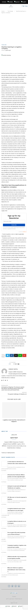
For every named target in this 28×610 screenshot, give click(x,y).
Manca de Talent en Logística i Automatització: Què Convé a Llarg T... (16, 569)
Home (2, 11)
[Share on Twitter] (15, 364)
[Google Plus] (24, 355)
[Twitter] (23, 6)
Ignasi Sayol (8, 50)
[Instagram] (25, 6)
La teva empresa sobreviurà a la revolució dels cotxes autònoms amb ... (17, 463)
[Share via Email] (18, 364)
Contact (4, 2)
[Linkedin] (26, 6)
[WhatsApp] (20, 355)
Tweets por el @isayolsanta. (8, 452)
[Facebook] (12, 355)
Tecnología (10, 11)
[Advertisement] (14, 29)
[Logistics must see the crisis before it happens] (14, 410)
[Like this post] (11, 364)
